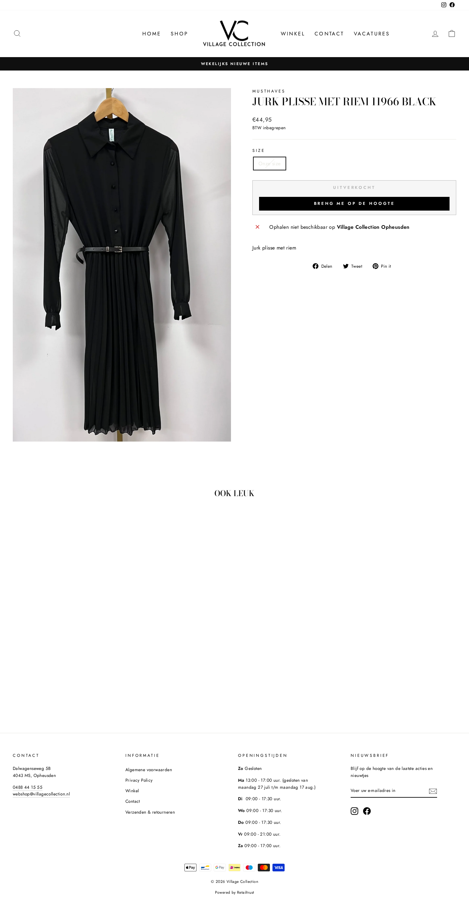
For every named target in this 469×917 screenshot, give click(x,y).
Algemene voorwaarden (148, 769)
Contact (329, 33)
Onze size (269, 163)
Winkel (293, 33)
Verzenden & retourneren (150, 812)
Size (258, 150)
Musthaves (269, 91)
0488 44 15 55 (27, 787)
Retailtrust (245, 892)
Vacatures (372, 33)
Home (151, 33)
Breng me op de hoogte (354, 203)
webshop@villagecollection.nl (41, 794)
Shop (179, 33)
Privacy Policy (139, 780)
